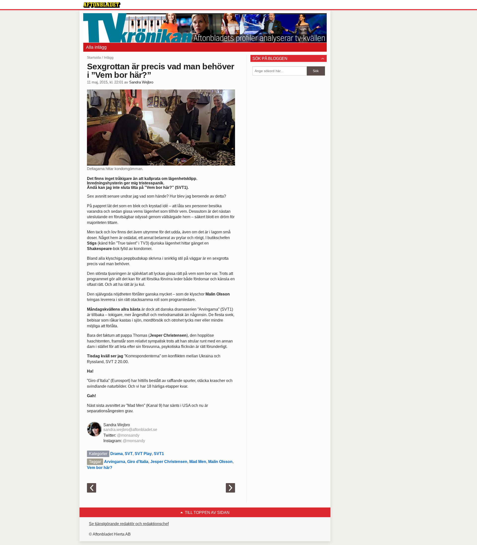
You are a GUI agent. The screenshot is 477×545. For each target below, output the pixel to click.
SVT (129, 454)
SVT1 (159, 454)
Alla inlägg (96, 47)
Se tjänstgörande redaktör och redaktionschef (129, 524)
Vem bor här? (99, 467)
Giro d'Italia (137, 462)
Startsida (94, 57)
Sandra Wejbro (141, 82)
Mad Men (197, 462)
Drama (116, 454)
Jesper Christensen (168, 462)
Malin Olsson (220, 462)
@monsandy (128, 435)
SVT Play (143, 454)
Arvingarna (114, 462)
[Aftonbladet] (101, 5)
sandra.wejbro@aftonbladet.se (130, 429)
